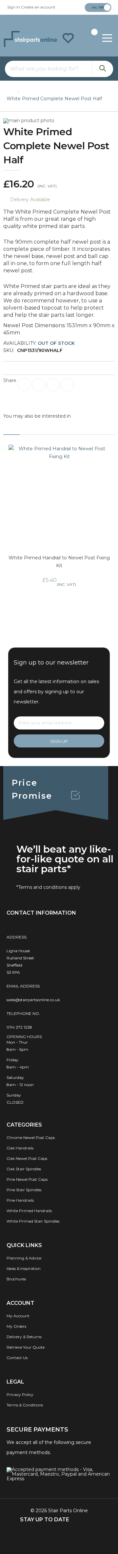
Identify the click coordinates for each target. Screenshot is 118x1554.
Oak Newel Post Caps (27, 1158)
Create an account (38, 7)
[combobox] (59, 69)
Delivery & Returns (24, 1336)
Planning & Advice (24, 1258)
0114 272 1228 (19, 1027)
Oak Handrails (20, 1147)
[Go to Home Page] (10, 91)
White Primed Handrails (29, 1210)
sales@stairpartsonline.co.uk (33, 999)
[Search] (102, 69)
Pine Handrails (20, 1200)
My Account (18, 1315)
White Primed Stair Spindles (33, 1221)
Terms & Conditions (25, 1404)
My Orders (16, 1326)
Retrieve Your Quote (26, 1347)
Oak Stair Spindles (24, 1168)
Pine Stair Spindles (24, 1189)
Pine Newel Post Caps (27, 1179)
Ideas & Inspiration (24, 1268)
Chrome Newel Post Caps (31, 1137)
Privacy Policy (20, 1394)
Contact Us (17, 1357)
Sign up (59, 741)
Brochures (16, 1278)
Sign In (13, 7)
